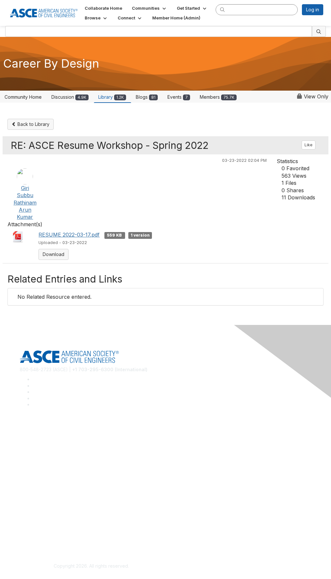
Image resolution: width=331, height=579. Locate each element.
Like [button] (308, 144)
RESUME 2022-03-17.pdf (69, 234)
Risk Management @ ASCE (48, 432)
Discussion (68, 97)
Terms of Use (34, 535)
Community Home (23, 97)
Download (53, 254)
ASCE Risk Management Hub (50, 442)
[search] (222, 9)
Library (111, 97)
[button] (149, 8)
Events (177, 97)
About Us (29, 526)
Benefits (28, 488)
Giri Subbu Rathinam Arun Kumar (25, 202)
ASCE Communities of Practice (52, 451)
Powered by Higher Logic (239, 566)
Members (217, 97)
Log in (312, 9)
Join (24, 479)
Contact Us (31, 498)
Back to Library (32, 124)
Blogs (145, 97)
